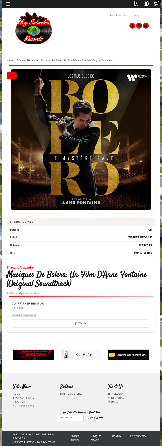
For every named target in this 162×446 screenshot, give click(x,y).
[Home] (33, 27)
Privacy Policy (75, 438)
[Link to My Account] (146, 4)
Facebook (116, 393)
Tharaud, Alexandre (27, 60)
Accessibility (138, 436)
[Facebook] (132, 25)
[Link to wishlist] (136, 4)
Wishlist (82, 323)
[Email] (145, 25)
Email (114, 401)
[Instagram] (139, 25)
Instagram (117, 397)
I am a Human (95, 418)
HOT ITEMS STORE (23, 405)
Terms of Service (95, 438)
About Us (19, 401)
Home (10, 60)
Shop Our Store (23, 397)
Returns (116, 436)
